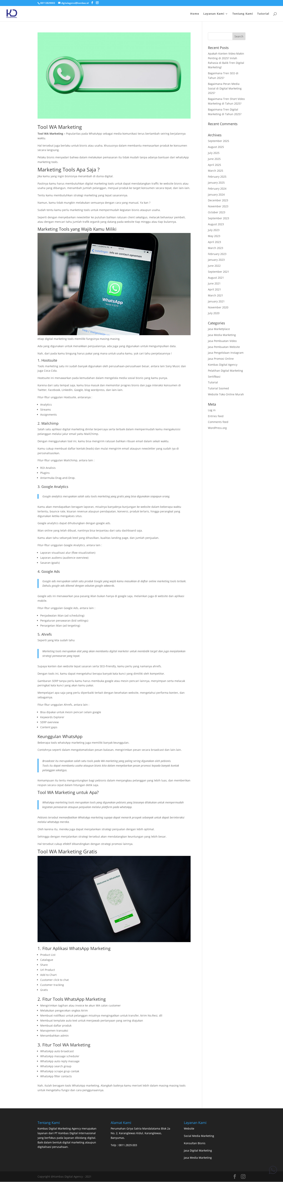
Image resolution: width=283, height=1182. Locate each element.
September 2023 (218, 218)
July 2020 (213, 313)
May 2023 (214, 236)
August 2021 (216, 277)
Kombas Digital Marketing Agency (59, 1128)
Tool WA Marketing (60, 126)
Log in (212, 410)
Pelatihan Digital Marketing (225, 370)
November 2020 (218, 307)
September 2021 (218, 271)
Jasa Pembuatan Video (222, 341)
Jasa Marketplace (219, 329)
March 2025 (215, 170)
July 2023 (213, 230)
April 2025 (214, 165)
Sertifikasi (214, 376)
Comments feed (218, 422)
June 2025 (214, 159)
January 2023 (216, 260)
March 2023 (215, 248)
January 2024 (216, 194)
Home (194, 13)
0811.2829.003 (128, 1145)
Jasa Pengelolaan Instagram (226, 352)
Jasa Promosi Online (221, 358)
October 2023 (216, 212)
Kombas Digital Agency (222, 364)
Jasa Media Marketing (222, 335)
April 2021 (214, 289)
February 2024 (217, 188)
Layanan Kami (213, 13)
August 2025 (216, 147)
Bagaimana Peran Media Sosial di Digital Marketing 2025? (225, 88)
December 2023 (218, 200)
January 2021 (216, 301)
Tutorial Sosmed (218, 388)
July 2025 (213, 153)
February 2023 (217, 254)
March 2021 (215, 295)
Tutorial (263, 13)
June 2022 (214, 265)
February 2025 (217, 176)
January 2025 (216, 182)
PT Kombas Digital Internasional (75, 1133)
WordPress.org (217, 428)
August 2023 (216, 224)
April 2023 (214, 242)
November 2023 (218, 206)
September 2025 (218, 141)
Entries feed (216, 416)
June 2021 (214, 283)
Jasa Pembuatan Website (224, 347)
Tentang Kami (242, 13)
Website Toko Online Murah (226, 394)
